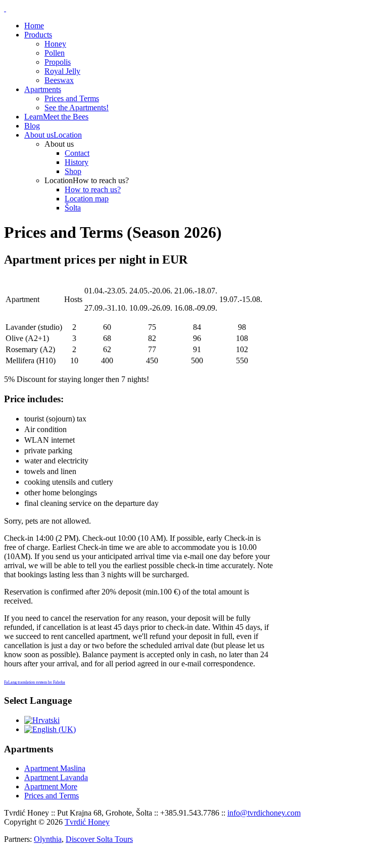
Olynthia (48, 839)
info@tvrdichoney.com (264, 812)
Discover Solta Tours (99, 839)
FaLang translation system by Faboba (34, 682)
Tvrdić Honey (87, 822)
